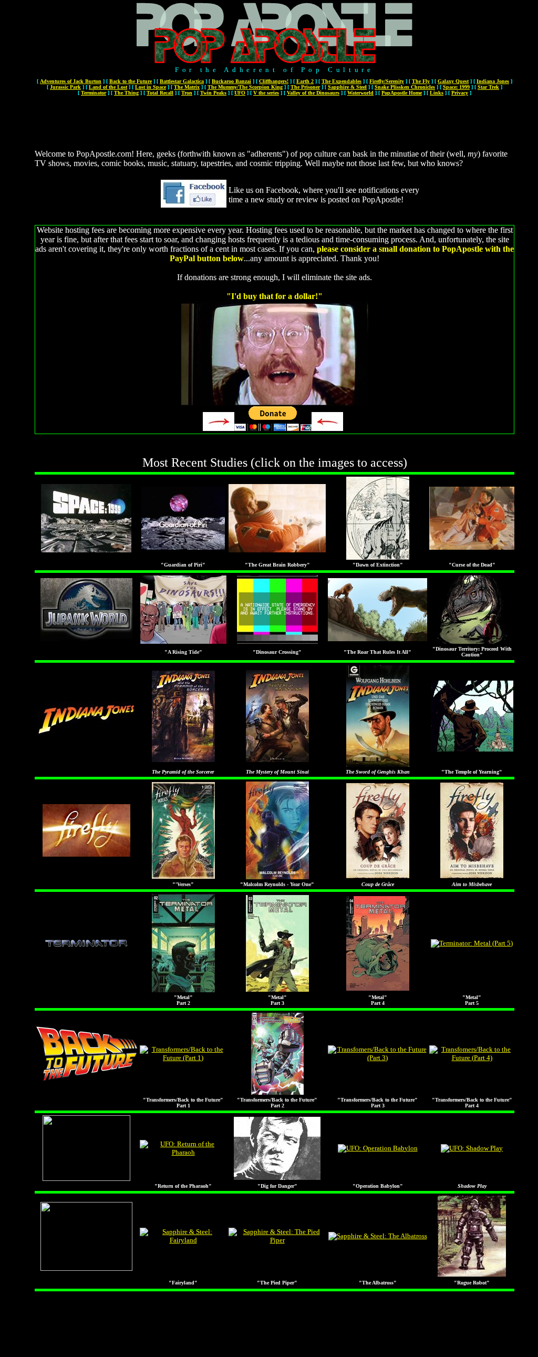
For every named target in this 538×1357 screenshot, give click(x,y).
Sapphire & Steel (347, 87)
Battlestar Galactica (182, 81)
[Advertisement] (273, 121)
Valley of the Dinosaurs (313, 93)
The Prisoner (305, 87)
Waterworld (360, 93)
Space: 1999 (456, 87)
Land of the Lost (108, 87)
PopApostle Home (401, 93)
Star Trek (488, 87)
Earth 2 (305, 81)
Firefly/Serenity (386, 81)
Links (436, 93)
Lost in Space (150, 87)
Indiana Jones (493, 81)
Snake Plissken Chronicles (405, 87)
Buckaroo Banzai (231, 81)
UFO (239, 93)
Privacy (459, 93)
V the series (266, 93)
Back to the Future (130, 81)
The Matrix (187, 87)
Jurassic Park (65, 87)
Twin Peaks (213, 93)
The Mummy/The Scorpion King (245, 87)
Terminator (93, 93)
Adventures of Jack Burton (70, 81)
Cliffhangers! (273, 81)
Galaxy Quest (453, 81)
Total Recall (160, 93)
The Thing (126, 93)
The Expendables (341, 81)
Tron (186, 93)
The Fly (421, 81)
